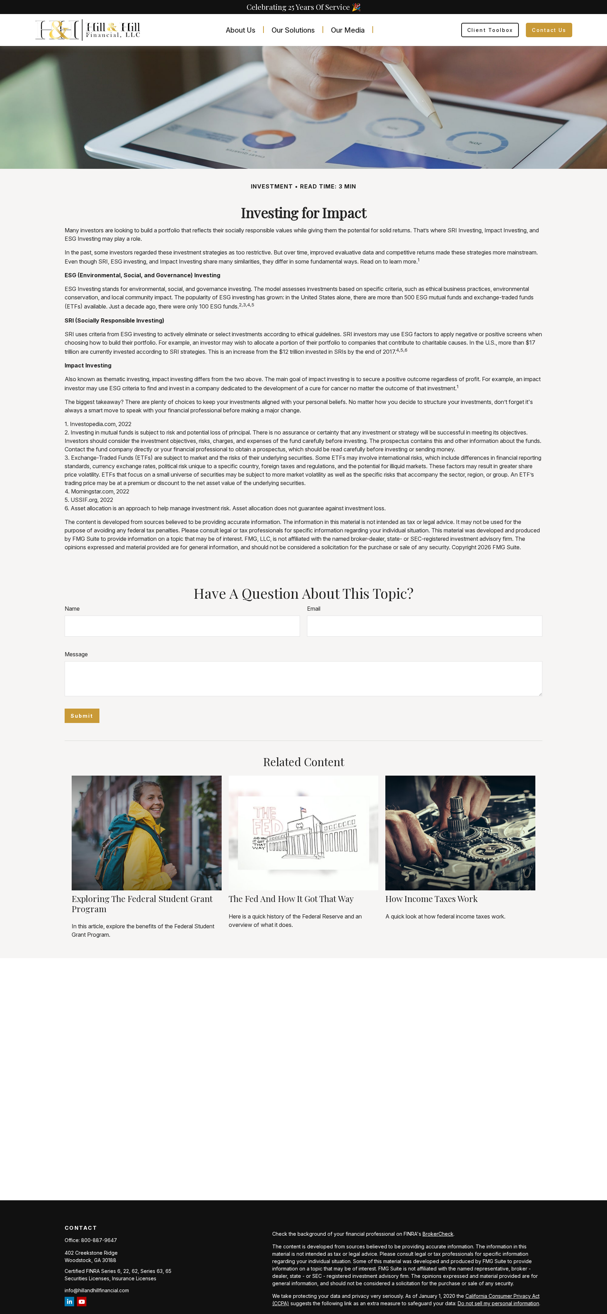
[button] (240, 30)
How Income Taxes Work (431, 898)
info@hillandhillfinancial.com (97, 1290)
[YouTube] (81, 1301)
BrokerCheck (438, 1234)
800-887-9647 (99, 1240)
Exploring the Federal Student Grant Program (142, 903)
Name (72, 608)
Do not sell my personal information (498, 1303)
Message (76, 654)
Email (313, 608)
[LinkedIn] (69, 1301)
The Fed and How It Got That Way (291, 898)
